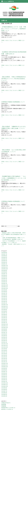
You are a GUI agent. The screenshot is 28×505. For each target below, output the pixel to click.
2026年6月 (4, 255)
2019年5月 (4, 394)
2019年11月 (4, 384)
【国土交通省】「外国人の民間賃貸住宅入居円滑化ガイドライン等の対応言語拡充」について (13, 78)
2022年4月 (4, 337)
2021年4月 (4, 356)
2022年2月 (4, 340)
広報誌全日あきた (6, 402)
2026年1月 (4, 263)
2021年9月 (4, 348)
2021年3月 (4, 358)
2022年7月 (4, 332)
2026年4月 (4, 259)
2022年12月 (4, 324)
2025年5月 (4, 277)
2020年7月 (4, 371)
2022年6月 (4, 334)
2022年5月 (4, 335)
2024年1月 (4, 303)
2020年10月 (4, 366)
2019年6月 (4, 392)
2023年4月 (4, 317)
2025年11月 (4, 267)
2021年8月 (4, 350)
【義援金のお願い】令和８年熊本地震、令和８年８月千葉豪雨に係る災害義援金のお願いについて (13, 234)
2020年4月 (4, 376)
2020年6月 (4, 373)
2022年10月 (4, 327)
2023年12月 (4, 304)
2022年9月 (4, 329)
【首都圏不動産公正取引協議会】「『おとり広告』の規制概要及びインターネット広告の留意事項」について (13, 178)
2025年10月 (4, 268)
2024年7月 (4, 293)
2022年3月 (4, 339)
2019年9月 (4, 387)
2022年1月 (4, 342)
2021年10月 (4, 347)
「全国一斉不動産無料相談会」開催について (13, 237)
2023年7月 (4, 312)
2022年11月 (4, 325)
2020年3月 (4, 378)
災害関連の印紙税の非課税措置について (13, 102)
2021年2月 (4, 360)
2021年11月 (4, 345)
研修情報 (3, 406)
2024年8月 (4, 291)
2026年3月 (4, 260)
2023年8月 (4, 311)
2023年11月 (4, 306)
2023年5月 (4, 316)
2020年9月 (4, 368)
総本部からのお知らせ (7, 409)
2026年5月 (4, 257)
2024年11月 (4, 286)
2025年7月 (4, 273)
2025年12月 (4, 265)
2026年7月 (4, 254)
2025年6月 (4, 275)
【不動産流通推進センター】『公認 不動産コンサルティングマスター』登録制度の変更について (13, 28)
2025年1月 (4, 283)
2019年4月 (4, 396)
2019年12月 (4, 383)
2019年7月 (4, 391)
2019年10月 (4, 386)
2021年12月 (4, 343)
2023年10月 (4, 308)
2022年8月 (4, 330)
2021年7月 (4, 352)
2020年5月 (4, 374)
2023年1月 (4, 322)
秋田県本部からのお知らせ (8, 407)
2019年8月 (4, 389)
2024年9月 (4, 290)
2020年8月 (4, 370)
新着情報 (3, 404)
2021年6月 (4, 353)
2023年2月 (4, 321)
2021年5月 (4, 355)
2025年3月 (4, 280)
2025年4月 (4, 278)
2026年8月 (4, 252)
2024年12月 (4, 285)
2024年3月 (4, 299)
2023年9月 (4, 309)
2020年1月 (4, 381)
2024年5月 (4, 296)
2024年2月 (4, 301)
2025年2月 (4, 281)
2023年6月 (4, 314)
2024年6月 (4, 294)
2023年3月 (4, 319)
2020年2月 (4, 379)
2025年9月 (4, 270)
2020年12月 (4, 363)
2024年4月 (4, 298)
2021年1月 (4, 361)
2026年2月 (4, 262)
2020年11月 (4, 365)
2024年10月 (4, 288)
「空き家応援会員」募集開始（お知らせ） (12, 239)
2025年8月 (4, 272)
